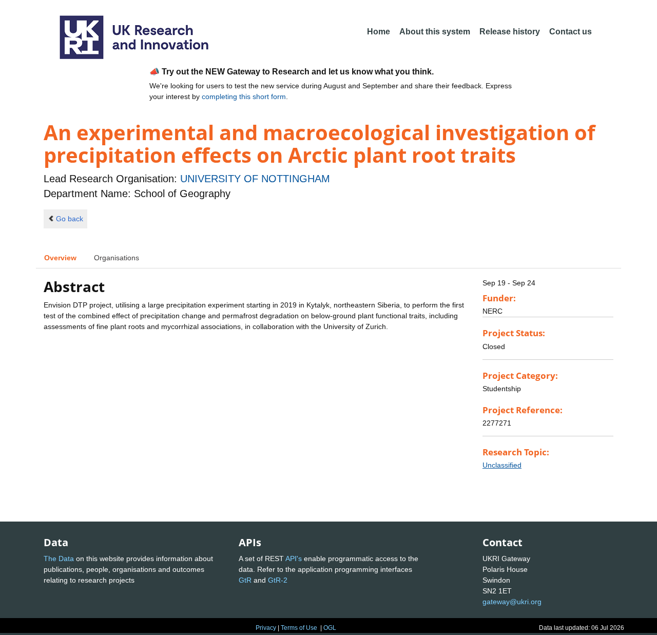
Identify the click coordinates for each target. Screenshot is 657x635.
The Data (59, 558)
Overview (60, 258)
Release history (509, 31)
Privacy (266, 627)
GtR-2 (277, 580)
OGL (329, 627)
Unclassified (501, 465)
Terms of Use (299, 627)
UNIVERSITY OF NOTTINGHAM (255, 178)
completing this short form (244, 96)
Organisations (116, 258)
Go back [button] (69, 219)
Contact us (570, 31)
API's (293, 558)
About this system (434, 31)
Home (378, 31)
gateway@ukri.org (512, 602)
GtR (245, 580)
